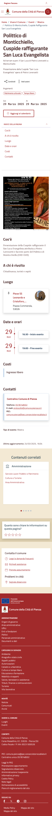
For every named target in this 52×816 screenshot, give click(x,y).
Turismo (5, 686)
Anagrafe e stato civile (12, 657)
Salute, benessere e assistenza (15, 679)
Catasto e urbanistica (11, 666)
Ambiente (6, 654)
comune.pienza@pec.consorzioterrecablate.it (26, 414)
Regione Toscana (10, 3)
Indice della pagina (13, 124)
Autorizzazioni (8, 663)
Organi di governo (10, 621)
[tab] (21, 510)
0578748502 (21, 404)
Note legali (6, 781)
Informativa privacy (10, 775)
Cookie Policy (7, 778)
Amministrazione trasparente (15, 772)
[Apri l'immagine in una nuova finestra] (26, 203)
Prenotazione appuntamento (14, 765)
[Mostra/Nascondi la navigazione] (2, 11)
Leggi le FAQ (7, 762)
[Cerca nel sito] (48, 11)
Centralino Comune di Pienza (22, 399)
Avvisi (4, 708)
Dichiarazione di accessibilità (14, 785)
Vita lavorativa (8, 689)
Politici (5, 634)
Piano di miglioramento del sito (16, 788)
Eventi (4, 725)
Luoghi (5, 721)
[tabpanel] (26, 484)
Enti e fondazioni (9, 631)
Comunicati (7, 705)
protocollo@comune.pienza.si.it (27, 408)
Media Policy (9, 807)
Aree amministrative (11, 625)
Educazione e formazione (13, 673)
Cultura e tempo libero (12, 670)
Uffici (4, 628)
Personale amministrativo (13, 637)
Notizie (5, 702)
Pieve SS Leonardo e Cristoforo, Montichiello (19, 297)
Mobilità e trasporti (10, 676)
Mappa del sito (27, 807)
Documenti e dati (9, 641)
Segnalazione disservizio (13, 769)
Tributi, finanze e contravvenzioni (17, 683)
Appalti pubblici (8, 660)
